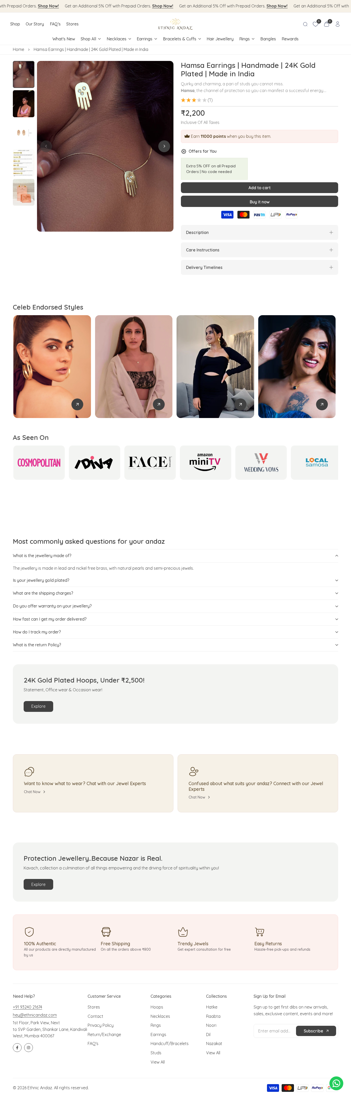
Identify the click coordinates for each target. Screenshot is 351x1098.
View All (158, 1062)
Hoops (157, 1007)
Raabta (213, 1016)
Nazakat (214, 1043)
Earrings (158, 1034)
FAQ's (93, 1043)
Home (18, 49)
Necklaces (160, 1016)
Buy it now (260, 201)
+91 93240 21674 (27, 1007)
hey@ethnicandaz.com (35, 1015)
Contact (95, 1016)
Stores (94, 1007)
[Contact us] (336, 1083)
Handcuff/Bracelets (170, 1043)
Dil (208, 1034)
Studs (156, 1052)
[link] (77, 404)
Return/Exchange (104, 1034)
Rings (156, 1025)
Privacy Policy (101, 1025)
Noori (211, 1025)
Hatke (211, 1007)
